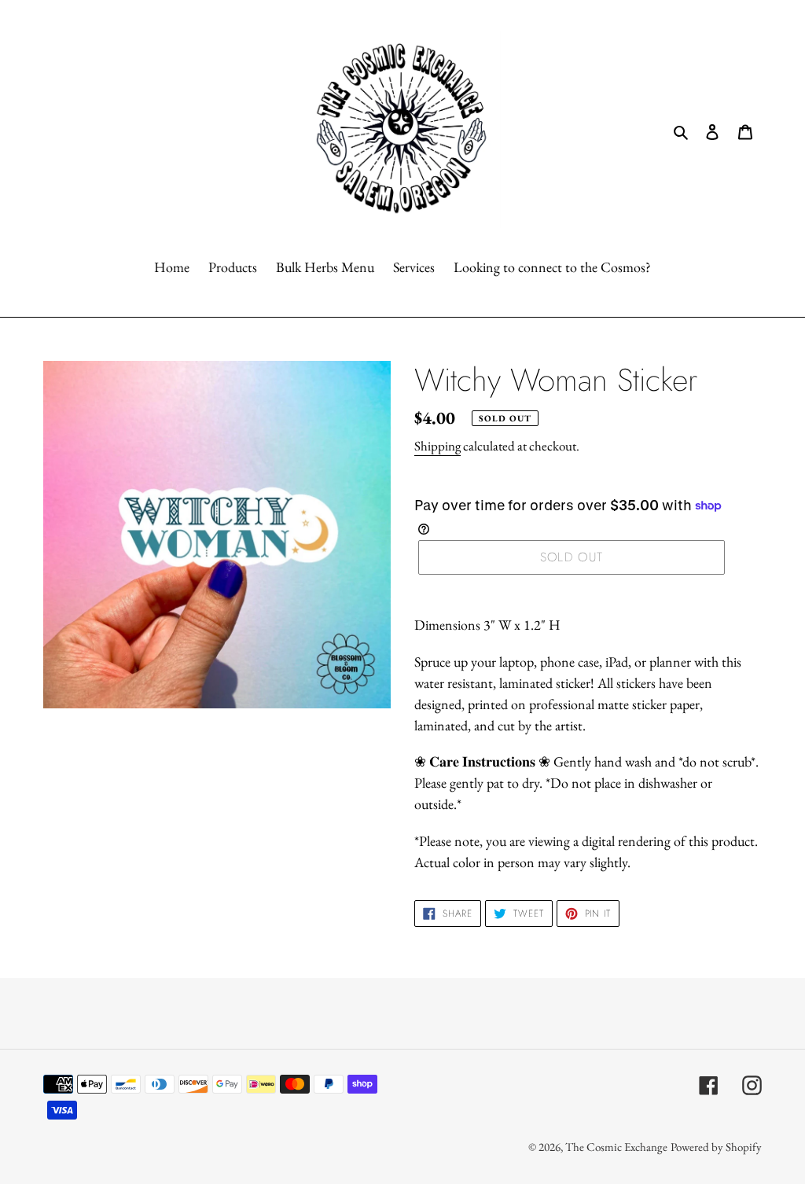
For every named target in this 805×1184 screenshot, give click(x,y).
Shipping (437, 445)
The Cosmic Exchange (616, 1146)
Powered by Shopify (716, 1146)
